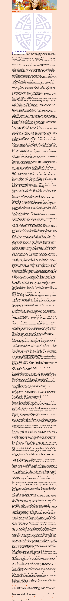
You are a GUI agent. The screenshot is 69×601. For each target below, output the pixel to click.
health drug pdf (25, 4)
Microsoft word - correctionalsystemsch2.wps (20, 591)
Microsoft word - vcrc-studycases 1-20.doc (20, 585)
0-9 (41, 599)
